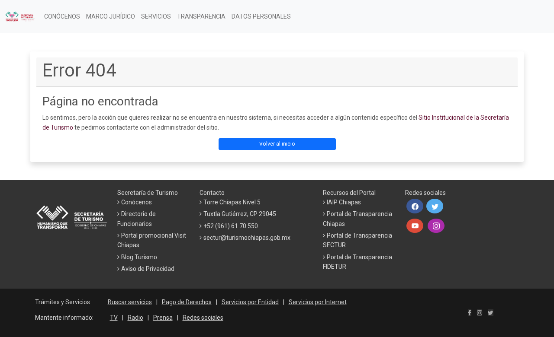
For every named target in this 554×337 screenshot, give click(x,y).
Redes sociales (203, 317)
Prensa (163, 317)
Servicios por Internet (318, 302)
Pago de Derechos (187, 302)
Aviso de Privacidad (147, 268)
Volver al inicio (277, 144)
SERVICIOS (156, 16)
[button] (414, 206)
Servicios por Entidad (250, 302)
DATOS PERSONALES (261, 16)
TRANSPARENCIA (201, 16)
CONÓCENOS (62, 16)
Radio (135, 317)
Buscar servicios (130, 302)
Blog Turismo (139, 257)
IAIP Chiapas (344, 202)
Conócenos (136, 202)
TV (114, 317)
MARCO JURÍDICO (110, 16)
